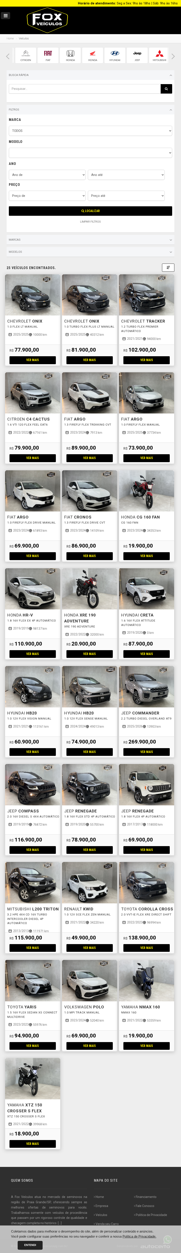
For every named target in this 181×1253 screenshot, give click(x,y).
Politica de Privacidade (151, 1215)
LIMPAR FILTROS (90, 221)
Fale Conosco (145, 1206)
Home (10, 38)
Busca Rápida (19, 75)
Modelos (15, 251)
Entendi (30, 1245)
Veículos (101, 1215)
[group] (25, 55)
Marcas (15, 239)
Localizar (92, 211)
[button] (7, 56)
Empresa (102, 1206)
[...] (60, 1223)
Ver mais (32, 360)
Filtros (14, 109)
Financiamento (146, 1197)
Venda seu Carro (107, 1224)
